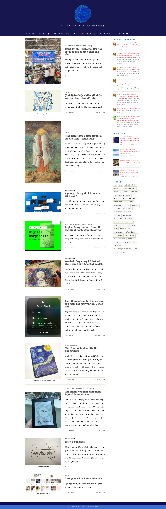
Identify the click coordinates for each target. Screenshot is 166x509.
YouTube (117, 252)
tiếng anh (131, 239)
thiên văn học (129, 235)
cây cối (124, 191)
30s (115, 185)
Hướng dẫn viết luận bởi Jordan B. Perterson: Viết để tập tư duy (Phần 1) (128, 45)
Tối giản (67, 298)
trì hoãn (125, 242)
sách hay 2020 (125, 228)
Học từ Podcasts (75, 441)
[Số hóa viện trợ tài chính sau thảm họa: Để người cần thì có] (116, 162)
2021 (120, 185)
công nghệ (134, 191)
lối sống (117, 215)
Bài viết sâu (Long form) (73, 46)
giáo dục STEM (118, 202)
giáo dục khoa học (129, 198)
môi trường (127, 215)
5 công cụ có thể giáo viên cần (83, 478)
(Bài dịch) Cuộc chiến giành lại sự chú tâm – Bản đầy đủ (84, 97)
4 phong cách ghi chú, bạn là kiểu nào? (82, 194)
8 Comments (70, 430)
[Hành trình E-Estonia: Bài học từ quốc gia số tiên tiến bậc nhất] (116, 173)
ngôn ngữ (117, 222)
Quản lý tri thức (88, 224)
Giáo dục (68, 475)
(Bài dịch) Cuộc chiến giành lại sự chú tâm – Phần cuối (84, 137)
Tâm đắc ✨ (68, 92)
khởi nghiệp (127, 208)
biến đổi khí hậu (130, 185)
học (128, 205)
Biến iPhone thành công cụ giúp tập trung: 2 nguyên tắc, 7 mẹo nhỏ (84, 304)
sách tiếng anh (131, 232)
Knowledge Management (122, 212)
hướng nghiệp (119, 205)
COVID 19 (116, 191)
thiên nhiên (118, 235)
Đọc (124, 252)
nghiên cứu (118, 218)
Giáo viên (130, 202)
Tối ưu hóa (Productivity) (122, 249)
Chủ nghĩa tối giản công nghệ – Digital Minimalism (84, 393)
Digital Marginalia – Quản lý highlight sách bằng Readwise (83, 228)
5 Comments (70, 289)
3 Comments (70, 379)
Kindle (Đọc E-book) (71, 345)
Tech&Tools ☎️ (88, 46)
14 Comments (131, 144)
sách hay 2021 (118, 232)
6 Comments (70, 214)
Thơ (115, 239)
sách (115, 228)
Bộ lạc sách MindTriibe (73, 224)
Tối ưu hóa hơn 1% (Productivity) (83, 389)
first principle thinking (122, 195)
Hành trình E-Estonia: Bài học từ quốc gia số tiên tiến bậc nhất (83, 52)
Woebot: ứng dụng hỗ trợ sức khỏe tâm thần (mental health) (84, 262)
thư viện (122, 239)
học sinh (135, 205)
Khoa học (117, 208)
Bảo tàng (117, 188)
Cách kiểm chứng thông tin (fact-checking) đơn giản (128, 69)
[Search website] (138, 34)
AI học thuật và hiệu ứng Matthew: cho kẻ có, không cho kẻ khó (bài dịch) (130, 151)
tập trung (117, 245)
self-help (125, 225)
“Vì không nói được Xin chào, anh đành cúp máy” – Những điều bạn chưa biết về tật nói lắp (128, 55)
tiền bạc (116, 242)
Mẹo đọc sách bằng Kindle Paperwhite (81, 349)
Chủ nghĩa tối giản (129, 188)
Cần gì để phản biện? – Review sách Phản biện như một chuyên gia (128, 82)
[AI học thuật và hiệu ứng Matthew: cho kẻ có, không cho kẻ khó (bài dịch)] (116, 152)
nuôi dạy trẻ (128, 222)
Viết (135, 249)
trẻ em (133, 242)
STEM (133, 225)
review (116, 225)
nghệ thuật (129, 218)
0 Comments (70, 76)
